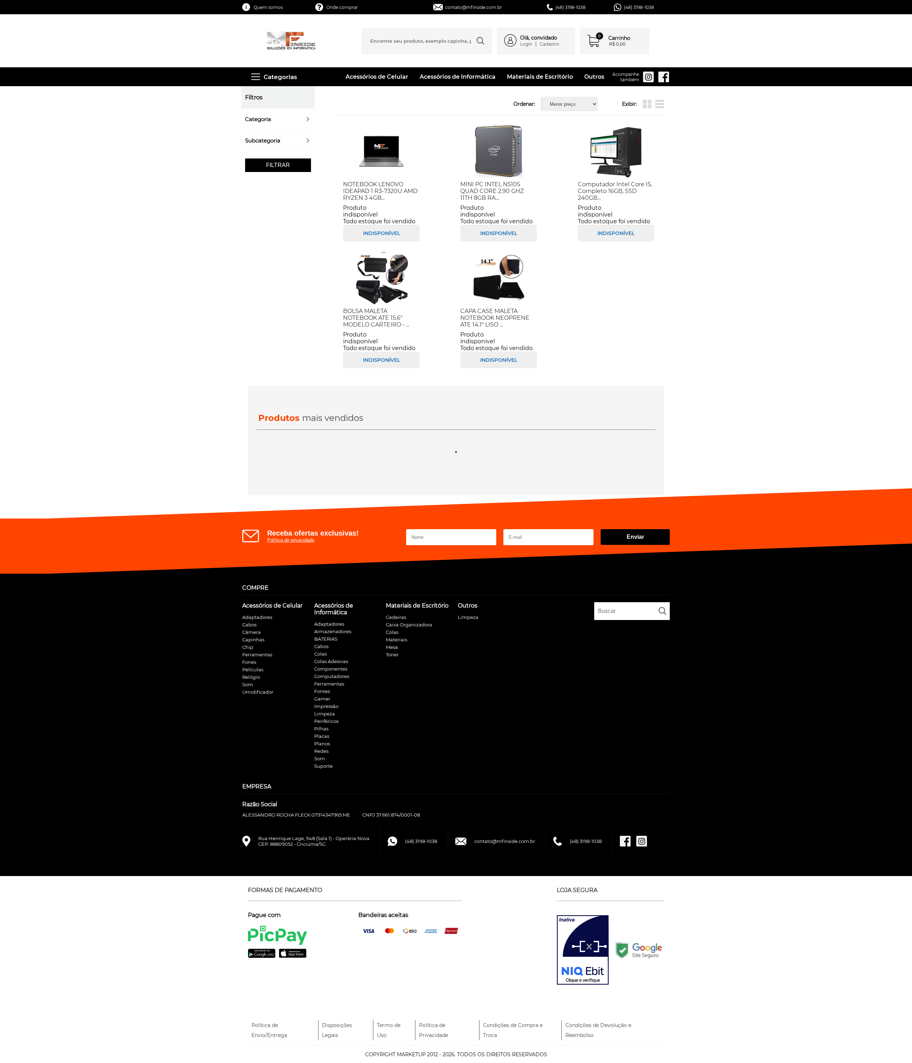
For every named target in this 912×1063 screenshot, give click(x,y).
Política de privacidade (290, 540)
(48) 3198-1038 (639, 7)
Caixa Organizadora (409, 624)
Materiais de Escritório (540, 76)
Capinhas (253, 639)
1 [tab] (456, 451)
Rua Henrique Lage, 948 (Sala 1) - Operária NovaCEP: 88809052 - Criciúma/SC (313, 841)
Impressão (326, 706)
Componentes (330, 669)
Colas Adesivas (331, 661)
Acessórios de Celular (377, 76)
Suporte (323, 766)
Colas (320, 654)
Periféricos (326, 721)
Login (526, 44)
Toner (392, 654)
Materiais (396, 639)
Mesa (392, 647)
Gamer (322, 699)
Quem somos (268, 7)
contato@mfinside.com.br (473, 7)
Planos (322, 743)
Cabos (249, 624)
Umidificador (257, 692)
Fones (249, 662)
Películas (252, 669)
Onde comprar (342, 7)
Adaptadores (257, 617)
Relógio (251, 677)
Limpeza (324, 714)
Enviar (635, 537)
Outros (594, 76)
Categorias (280, 76)
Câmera (251, 632)
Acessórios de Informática (458, 76)
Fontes (322, 691)
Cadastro (549, 44)
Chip (247, 647)
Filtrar (278, 165)
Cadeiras (396, 617)
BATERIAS (325, 639)
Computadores (331, 676)
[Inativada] (583, 950)
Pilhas (321, 728)
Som (247, 684)
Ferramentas (257, 654)
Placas (321, 736)
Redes (321, 751)
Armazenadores (332, 631)
